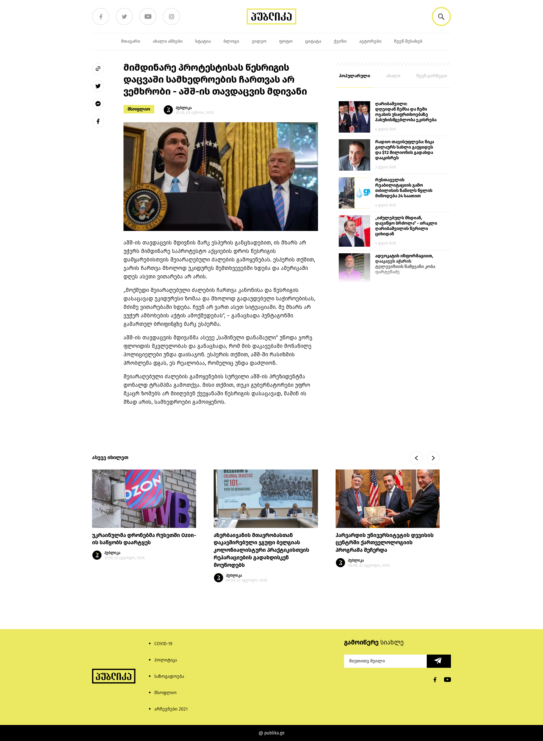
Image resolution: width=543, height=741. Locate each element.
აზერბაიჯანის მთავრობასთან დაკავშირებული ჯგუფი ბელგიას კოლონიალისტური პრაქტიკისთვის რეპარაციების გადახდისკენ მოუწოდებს (261, 550)
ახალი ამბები (168, 41)
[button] (441, 16)
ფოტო (286, 41)
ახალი (393, 76)
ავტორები (370, 41)
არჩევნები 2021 (171, 709)
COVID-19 (163, 643)
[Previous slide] (416, 457)
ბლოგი (231, 41)
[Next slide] (433, 457)
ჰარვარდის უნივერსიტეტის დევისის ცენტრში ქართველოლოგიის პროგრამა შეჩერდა (385, 543)
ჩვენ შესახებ (408, 41)
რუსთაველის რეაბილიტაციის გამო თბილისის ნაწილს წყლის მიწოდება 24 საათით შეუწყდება (403, 188)
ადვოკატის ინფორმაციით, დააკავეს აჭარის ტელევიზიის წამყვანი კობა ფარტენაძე (405, 264)
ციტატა (313, 41)
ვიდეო (259, 41)
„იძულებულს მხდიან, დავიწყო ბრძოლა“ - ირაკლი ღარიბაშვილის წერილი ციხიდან (406, 226)
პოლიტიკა (165, 660)
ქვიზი (340, 41)
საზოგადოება (169, 676)
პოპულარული (354, 76)
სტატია (203, 41)
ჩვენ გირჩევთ (431, 76)
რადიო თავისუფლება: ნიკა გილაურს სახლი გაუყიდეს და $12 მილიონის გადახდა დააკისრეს (404, 150)
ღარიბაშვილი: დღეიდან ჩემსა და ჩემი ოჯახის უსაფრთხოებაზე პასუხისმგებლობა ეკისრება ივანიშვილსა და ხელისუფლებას (405, 112)
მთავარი (130, 41)
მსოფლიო (139, 109)
